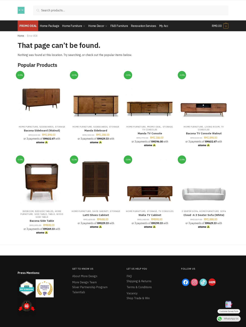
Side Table (40, 214)
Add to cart (42, 153)
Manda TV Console (150, 133)
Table (51, 214)
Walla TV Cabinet (149, 215)
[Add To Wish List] (61, 77)
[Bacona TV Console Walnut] (204, 97)
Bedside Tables (44, 211)
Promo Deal (154, 126)
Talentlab (78, 292)
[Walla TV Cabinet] (150, 181)
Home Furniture (28, 126)
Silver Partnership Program (90, 287)
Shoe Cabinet (100, 211)
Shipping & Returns (139, 281)
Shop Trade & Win (138, 298)
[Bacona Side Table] (42, 181)
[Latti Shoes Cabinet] (96, 181)
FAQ (129, 276)
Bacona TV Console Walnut (204, 133)
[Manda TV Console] (150, 97)
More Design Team (84, 282)
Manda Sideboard (95, 130)
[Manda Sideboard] (96, 97)
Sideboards (46, 126)
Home (21, 35)
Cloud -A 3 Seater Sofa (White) (204, 215)
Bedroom (28, 211)
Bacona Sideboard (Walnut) (42, 130)
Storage (60, 126)
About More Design (84, 276)
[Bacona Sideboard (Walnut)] (42, 97)
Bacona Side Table (42, 220)
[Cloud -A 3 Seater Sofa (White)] (204, 181)
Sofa (223, 211)
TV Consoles (149, 129)
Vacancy (132, 293)
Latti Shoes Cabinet (96, 215)
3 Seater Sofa (190, 211)
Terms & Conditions (139, 287)
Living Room (212, 126)
